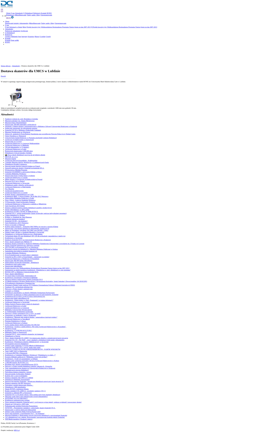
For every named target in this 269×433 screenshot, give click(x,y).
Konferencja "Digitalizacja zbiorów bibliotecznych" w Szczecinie (27, 342)
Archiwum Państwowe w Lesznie (16, 177)
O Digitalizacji (28, 13)
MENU (8, 18)
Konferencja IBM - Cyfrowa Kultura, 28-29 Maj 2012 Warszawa (26, 196)
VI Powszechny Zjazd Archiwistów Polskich (20, 202)
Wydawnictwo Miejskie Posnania (16, 170)
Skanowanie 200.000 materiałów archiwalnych (20, 124)
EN (2, 11)
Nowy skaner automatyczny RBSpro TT (18, 242)
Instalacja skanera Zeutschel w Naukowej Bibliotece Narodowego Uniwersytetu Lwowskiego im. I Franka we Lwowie (44, 244)
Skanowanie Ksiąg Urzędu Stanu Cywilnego (20, 176)
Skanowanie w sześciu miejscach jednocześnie (20, 410)
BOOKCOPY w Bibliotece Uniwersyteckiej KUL (22, 272)
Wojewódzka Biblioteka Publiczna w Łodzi (19, 198)
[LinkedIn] (5, 16)
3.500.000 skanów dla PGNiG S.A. (17, 362)
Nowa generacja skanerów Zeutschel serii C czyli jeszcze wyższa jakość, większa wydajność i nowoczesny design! (43, 402)
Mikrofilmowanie (20, 15)
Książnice (31, 36)
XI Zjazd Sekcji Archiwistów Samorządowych (20, 276)
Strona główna (6, 66)
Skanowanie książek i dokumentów (17, 23)
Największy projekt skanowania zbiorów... (19, 385)
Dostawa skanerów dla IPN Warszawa (18, 383)
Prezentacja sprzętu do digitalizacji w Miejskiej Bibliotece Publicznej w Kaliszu (31, 249)
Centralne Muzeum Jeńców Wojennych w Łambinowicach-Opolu (27, 162)
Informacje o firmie (15, 27)
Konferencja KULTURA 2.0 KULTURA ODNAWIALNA (25, 296)
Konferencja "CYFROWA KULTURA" (18, 330)
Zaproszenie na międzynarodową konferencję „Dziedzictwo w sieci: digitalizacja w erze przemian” (38, 270)
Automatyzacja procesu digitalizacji (17, 370)
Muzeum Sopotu (10, 159)
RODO (49, 13)
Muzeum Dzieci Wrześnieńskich (15, 123)
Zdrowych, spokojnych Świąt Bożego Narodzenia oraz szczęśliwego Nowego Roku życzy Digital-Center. (40, 134)
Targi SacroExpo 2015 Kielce (15, 206)
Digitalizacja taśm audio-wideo (15, 264)
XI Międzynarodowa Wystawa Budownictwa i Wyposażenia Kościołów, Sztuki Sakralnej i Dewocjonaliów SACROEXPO (46, 281)
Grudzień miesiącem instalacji (15, 219)
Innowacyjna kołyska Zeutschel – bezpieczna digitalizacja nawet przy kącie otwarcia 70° (34, 381)
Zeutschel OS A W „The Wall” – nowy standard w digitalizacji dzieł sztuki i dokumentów (35, 340)
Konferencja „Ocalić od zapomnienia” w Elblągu (21, 359)
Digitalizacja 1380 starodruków (15, 387)
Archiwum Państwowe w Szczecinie (17, 183)
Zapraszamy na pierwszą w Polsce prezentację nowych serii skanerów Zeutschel (31, 294)
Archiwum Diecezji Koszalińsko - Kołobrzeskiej (21, 160)
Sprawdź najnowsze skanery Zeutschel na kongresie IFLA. (24, 168)
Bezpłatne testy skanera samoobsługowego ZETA (21, 364)
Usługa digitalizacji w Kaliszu (15, 215)
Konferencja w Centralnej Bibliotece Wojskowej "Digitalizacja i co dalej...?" (30, 355)
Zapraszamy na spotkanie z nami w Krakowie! (20, 315)
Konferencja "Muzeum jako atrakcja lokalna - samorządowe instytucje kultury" (31, 317)
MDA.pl (17, 430)
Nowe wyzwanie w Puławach (15, 225)
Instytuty (24, 36)
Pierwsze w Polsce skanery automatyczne (19, 289)
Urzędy (48, 36)
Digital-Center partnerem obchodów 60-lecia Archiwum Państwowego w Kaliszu (32, 361)
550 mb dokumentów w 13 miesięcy (17, 147)
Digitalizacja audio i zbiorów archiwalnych (19, 185)
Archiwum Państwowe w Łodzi (15, 149)
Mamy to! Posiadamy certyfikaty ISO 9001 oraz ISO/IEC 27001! (26, 230)
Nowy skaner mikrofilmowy (14, 274)
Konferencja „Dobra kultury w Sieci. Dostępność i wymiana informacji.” (29, 300)
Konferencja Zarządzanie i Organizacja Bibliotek (21, 277)
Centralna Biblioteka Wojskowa (15, 174)
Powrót (3, 76)
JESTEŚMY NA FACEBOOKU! (16, 398)
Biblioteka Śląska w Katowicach (16, 332)
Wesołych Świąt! (10, 328)
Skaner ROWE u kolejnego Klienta (17, 389)
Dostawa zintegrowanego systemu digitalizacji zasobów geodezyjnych (28, 208)
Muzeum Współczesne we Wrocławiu (17, 132)
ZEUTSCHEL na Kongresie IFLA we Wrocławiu (21, 247)
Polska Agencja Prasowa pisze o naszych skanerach (22, 304)
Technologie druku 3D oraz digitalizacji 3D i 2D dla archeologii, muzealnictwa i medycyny (35, 236)
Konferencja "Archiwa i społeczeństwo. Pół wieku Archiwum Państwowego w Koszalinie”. (35, 327)
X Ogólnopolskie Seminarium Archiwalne (19, 311)
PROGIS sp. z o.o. (11, 157)
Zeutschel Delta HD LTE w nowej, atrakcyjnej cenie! (23, 347)
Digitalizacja (10, 15)
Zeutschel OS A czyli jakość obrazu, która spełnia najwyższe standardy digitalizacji (32, 395)
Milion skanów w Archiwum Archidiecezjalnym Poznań (23, 179)
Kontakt (43, 13)
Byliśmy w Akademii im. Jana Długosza (18, 217)
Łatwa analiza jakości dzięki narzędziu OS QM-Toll (22, 325)
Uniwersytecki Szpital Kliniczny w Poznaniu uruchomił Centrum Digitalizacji (31, 138)
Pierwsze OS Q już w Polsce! (15, 181)
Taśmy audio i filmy (33, 15)
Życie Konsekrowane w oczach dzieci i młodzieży (21, 255)
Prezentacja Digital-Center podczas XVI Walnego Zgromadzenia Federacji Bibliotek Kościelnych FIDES (40, 285)
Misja (24, 27)
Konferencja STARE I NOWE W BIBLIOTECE (21, 211)
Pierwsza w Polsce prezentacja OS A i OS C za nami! (23, 313)
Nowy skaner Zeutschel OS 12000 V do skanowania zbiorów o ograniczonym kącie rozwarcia (36, 338)
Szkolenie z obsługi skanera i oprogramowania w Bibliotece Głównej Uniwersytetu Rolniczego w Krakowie (41, 126)
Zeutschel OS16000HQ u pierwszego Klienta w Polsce (23, 172)
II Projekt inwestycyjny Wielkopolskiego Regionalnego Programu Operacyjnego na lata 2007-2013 (124, 27)
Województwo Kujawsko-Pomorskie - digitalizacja (22, 262)
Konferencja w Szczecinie (13, 238)
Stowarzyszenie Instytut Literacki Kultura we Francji (22, 166)
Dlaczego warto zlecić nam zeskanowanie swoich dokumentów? (26, 396)
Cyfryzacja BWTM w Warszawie (16, 353)
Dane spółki (15, 40)
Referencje (37, 13)
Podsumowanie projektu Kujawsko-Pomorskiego (21, 406)
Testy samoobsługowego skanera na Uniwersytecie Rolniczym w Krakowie (30, 368)
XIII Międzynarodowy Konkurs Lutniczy (19, 419)
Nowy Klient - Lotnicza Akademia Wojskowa (20, 200)
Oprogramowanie (46, 15)
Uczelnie (42, 36)
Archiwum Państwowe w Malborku (17, 145)
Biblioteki (14, 36)
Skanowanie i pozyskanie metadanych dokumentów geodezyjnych (27, 228)
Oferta (8, 13)
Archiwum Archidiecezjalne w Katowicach (19, 140)
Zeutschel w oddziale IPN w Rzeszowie (18, 393)
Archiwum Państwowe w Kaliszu (16, 323)
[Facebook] (3, 16)
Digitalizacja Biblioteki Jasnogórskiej (17, 379)
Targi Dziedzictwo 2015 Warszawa (16, 223)
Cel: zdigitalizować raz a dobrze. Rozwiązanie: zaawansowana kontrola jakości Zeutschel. (35, 417)
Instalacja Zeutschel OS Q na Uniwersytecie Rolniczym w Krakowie (28, 240)
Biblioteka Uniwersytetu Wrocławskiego (18, 310)
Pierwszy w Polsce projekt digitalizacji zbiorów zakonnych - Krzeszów (28, 366)
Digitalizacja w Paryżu (12, 336)
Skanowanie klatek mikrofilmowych (17, 298)
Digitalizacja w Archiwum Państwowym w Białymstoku (23, 234)
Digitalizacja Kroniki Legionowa (16, 164)
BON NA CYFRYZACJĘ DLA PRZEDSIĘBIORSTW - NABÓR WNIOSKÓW (32, 349)
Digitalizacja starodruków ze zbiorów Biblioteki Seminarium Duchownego (30, 293)
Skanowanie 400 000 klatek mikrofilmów (19, 260)
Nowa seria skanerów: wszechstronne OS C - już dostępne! (24, 413)
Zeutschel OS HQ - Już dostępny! (16, 221)
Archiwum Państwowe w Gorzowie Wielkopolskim (22, 143)
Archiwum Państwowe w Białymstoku (18, 187)
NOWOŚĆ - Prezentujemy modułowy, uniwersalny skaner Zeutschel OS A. (30, 408)
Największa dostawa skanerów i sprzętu (18, 372)
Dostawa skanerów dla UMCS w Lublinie (19, 378)
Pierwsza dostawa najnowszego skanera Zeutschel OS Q (24, 279)
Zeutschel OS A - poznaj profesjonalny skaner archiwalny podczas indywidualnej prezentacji (36, 213)
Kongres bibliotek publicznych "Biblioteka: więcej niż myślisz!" (26, 357)
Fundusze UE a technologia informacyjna (19, 287)
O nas (13, 13)
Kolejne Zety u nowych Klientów (16, 376)
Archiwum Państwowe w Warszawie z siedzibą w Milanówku (25, 204)
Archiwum (24, 31)
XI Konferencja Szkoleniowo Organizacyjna (20, 283)
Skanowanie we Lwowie (13, 141)
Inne (19, 36)
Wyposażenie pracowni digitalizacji (16, 344)
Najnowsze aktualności (12, 31)
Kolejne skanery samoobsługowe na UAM (19, 194)
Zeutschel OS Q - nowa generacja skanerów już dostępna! (24, 334)
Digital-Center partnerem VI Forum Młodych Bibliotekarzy (24, 345)
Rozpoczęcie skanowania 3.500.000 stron (19, 151)
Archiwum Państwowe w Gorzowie (17, 308)
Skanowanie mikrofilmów (13, 266)
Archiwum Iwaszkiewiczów (14, 191)
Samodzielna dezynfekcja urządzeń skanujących (21, 251)
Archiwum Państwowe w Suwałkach (17, 319)
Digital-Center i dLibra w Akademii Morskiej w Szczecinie (24, 232)
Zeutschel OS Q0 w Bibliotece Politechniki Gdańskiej (23, 130)
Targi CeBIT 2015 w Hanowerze (16, 351)
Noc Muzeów (9, 189)
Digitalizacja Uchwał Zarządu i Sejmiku (18, 153)
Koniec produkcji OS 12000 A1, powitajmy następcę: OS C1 (25, 391)
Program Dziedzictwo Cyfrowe (15, 321)
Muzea (37, 36)
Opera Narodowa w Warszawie (15, 136)
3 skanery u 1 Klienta (12, 291)
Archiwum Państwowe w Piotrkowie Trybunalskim (22, 259)
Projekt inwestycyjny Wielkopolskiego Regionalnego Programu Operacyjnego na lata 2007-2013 (59, 27)
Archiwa (8, 36)
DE (2, 9)
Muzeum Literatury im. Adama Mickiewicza (19, 121)
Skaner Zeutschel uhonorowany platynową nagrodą (22, 245)
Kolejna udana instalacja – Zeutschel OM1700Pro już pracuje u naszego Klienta (31, 227)
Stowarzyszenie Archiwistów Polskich (17, 374)
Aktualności (19, 13)
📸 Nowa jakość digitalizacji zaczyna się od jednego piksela (25, 155)
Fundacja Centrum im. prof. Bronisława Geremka (21, 119)
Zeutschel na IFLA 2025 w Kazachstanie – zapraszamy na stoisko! (27, 257)
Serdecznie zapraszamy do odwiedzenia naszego (21, 128)
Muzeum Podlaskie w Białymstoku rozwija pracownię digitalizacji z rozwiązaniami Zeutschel (36, 415)
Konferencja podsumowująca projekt (17, 400)
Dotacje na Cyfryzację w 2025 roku (17, 404)
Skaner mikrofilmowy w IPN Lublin (17, 210)
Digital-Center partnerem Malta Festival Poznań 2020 (22, 412)
